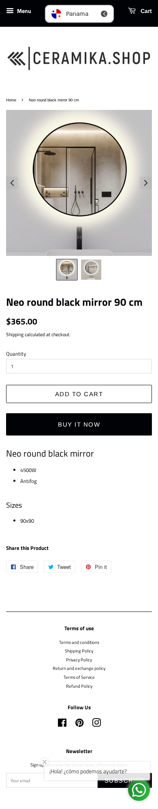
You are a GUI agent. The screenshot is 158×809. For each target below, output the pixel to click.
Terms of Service (79, 677)
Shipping (14, 334)
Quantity (16, 354)
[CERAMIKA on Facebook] (62, 724)
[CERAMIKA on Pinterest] (79, 724)
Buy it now (79, 424)
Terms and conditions (79, 642)
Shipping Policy (79, 650)
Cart (145, 11)
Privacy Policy (79, 659)
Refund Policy (79, 685)
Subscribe (125, 780)
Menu (23, 10)
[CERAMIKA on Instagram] (96, 724)
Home (11, 100)
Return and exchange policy (79, 668)
